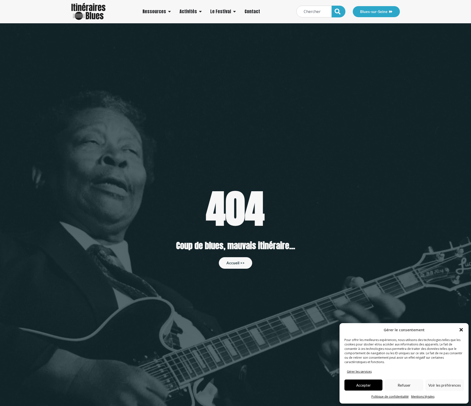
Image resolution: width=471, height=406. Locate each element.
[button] (461, 329)
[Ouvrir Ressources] (169, 11)
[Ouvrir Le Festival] (234, 11)
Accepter (363, 385)
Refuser (404, 385)
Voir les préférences (444, 385)
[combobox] (314, 11)
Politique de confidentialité (390, 396)
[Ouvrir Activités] (200, 11)
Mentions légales (422, 396)
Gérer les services (359, 371)
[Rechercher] (338, 11)
